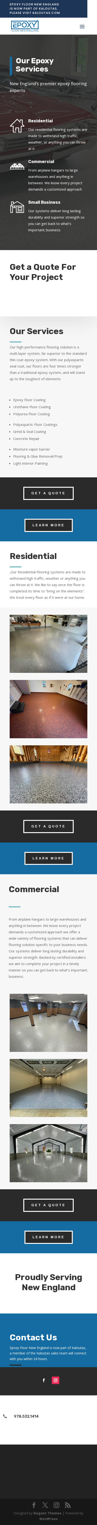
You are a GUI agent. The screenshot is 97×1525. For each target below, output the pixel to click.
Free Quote (33, 298)
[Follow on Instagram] (55, 1380)
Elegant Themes (47, 1513)
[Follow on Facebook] (44, 1380)
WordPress (48, 1519)
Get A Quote (48, 493)
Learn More (48, 525)
